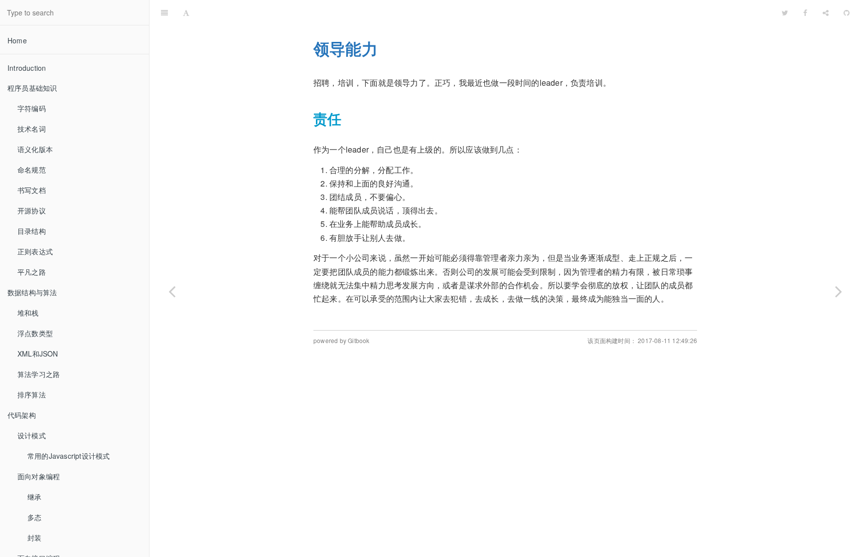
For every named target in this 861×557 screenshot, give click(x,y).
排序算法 (31, 394)
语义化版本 (35, 149)
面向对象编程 (38, 476)
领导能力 (485, 12)
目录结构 (31, 231)
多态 (34, 517)
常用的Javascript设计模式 (68, 456)
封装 (34, 538)
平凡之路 (31, 272)
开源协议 (31, 210)
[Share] (825, 12)
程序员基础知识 (32, 88)
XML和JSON (37, 354)
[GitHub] (846, 12)
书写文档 (31, 190)
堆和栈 (28, 313)
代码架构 (21, 415)
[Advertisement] (505, 435)
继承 (34, 497)
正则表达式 (35, 251)
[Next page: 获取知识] (838, 291)
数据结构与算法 (32, 292)
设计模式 (31, 435)
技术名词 (31, 129)
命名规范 (31, 170)
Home (17, 40)
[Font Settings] (186, 12)
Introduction (26, 68)
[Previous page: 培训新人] (171, 291)
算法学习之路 (38, 374)
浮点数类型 (35, 333)
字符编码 (31, 108)
